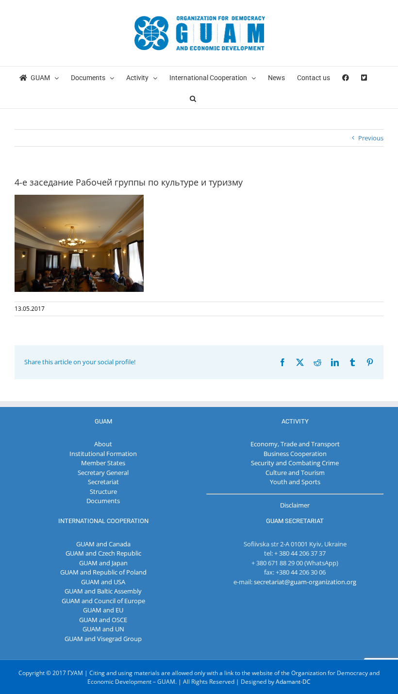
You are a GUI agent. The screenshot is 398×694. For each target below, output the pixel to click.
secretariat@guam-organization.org (305, 581)
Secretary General (103, 472)
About (103, 444)
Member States (103, 462)
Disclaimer (295, 505)
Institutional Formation (103, 453)
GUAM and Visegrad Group (103, 638)
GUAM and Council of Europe (103, 600)
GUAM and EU (103, 610)
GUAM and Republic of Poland (103, 572)
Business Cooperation (295, 453)
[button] (193, 97)
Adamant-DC (293, 681)
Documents (103, 500)
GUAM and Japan (103, 563)
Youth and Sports (295, 481)
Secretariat (103, 481)
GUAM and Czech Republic (103, 553)
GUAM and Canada (103, 544)
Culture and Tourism (295, 472)
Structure (103, 491)
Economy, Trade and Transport (295, 444)
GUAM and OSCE (103, 619)
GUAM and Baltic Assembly (103, 591)
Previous (370, 138)
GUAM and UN (103, 629)
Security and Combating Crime (295, 462)
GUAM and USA (103, 581)
